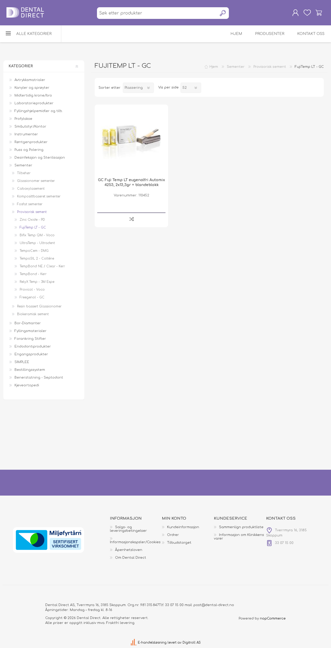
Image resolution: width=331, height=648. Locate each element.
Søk (223, 13)
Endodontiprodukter (32, 346)
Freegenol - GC (32, 297)
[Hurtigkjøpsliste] (307, 12)
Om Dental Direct (130, 557)
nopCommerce (273, 618)
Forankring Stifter (30, 339)
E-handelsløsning (152, 642)
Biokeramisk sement (33, 314)
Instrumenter (26, 134)
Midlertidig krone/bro (33, 95)
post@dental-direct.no (213, 605)
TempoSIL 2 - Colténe (37, 258)
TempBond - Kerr (33, 274)
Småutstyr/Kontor (30, 126)
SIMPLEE (21, 362)
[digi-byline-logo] (134, 642)
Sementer (23, 165)
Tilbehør (24, 173)
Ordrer (173, 535)
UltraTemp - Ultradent (37, 243)
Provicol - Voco (32, 289)
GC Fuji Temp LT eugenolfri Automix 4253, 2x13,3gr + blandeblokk (131, 182)
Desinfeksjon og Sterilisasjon (39, 157)
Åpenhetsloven (128, 550)
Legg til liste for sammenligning (131, 219)
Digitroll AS (192, 642)
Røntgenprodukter (31, 142)
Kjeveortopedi (26, 385)
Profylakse (23, 119)
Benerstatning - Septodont (38, 377)
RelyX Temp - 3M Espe (37, 282)
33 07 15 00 (174, 605)
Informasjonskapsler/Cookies (135, 542)
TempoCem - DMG (34, 251)
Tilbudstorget (179, 542)
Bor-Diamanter (27, 323)
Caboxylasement (30, 188)
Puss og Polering (28, 150)
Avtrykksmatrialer (29, 80)
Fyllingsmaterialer (30, 331)
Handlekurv (319, 12)
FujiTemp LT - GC (33, 227)
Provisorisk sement (32, 212)
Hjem (213, 67)
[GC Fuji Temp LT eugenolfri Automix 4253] (131, 141)
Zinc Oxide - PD (32, 220)
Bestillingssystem (29, 370)
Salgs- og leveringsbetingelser (128, 529)
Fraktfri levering (120, 623)
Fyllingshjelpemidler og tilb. (38, 111)
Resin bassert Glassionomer (39, 306)
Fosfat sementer (29, 204)
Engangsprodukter (31, 354)
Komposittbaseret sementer (39, 196)
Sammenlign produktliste (241, 527)
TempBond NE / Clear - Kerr (42, 266)
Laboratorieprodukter (34, 103)
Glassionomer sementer (36, 181)
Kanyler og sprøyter (31, 88)
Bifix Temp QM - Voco (37, 235)
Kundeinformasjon (183, 527)
